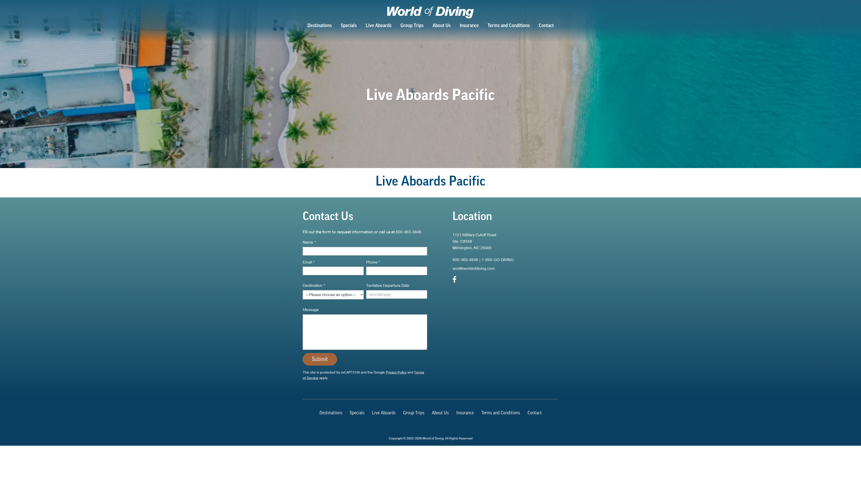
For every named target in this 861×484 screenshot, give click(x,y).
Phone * (373, 262)
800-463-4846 (408, 232)
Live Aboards (378, 25)
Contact (546, 25)
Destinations (319, 25)
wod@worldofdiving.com (473, 268)
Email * (309, 262)
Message (311, 309)
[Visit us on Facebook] (454, 280)
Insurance (469, 25)
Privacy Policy (396, 372)
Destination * (314, 285)
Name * (309, 242)
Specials (349, 25)
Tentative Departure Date (387, 285)
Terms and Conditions (509, 25)
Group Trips (412, 25)
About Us (442, 25)
